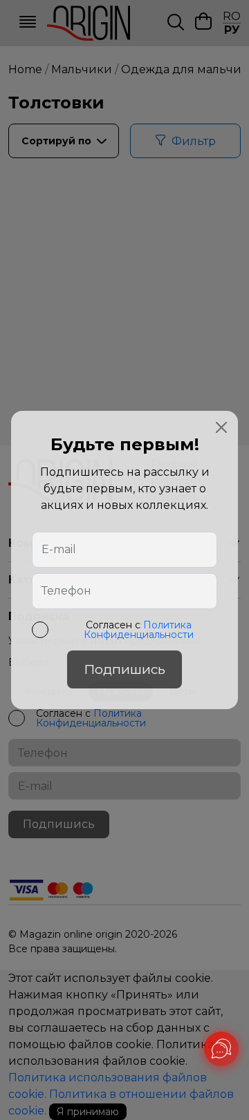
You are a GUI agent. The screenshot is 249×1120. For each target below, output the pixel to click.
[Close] (221, 427)
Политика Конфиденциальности (139, 630)
